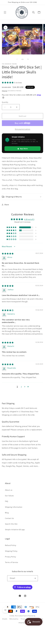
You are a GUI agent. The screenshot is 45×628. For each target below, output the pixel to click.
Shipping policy (23, 622)
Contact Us (9, 518)
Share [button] (6, 204)
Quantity (5, 102)
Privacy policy (25, 619)
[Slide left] (17, 59)
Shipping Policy (11, 551)
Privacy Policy (10, 557)
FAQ (6, 501)
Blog (7, 513)
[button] (5, 12)
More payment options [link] (22, 129)
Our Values (9, 495)
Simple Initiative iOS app (15, 529)
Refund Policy (10, 545)
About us (8, 490)
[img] (8, 253)
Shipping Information (13, 507)
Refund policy (14, 619)
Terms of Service (11, 562)
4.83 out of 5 (29, 219)
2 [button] (21, 387)
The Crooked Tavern (21, 616)
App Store (24, 149)
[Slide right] (28, 59)
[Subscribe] (35, 578)
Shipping (4, 90)
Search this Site (11, 524)
